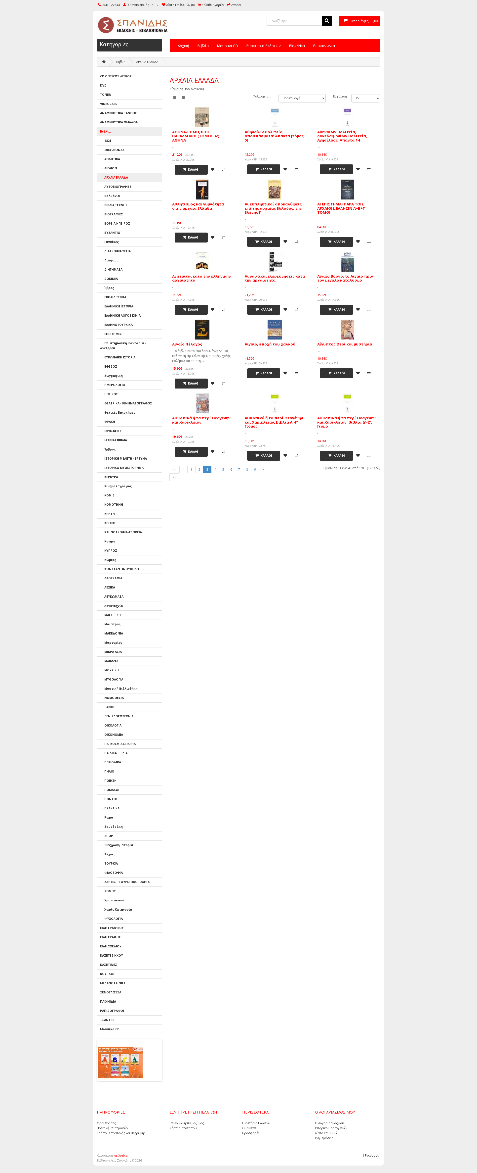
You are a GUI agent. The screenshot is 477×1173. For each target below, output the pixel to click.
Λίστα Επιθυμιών (327, 1133)
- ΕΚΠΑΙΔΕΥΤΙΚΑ (113, 297)
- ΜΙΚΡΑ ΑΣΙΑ (111, 652)
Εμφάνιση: (340, 96)
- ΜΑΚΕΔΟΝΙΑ (111, 633)
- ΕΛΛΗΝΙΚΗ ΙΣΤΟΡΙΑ (116, 306)
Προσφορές (250, 1133)
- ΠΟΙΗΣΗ (108, 781)
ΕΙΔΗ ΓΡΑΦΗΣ (110, 937)
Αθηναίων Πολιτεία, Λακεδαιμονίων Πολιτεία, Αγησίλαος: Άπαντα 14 (342, 136)
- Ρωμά (106, 817)
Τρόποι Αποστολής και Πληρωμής (121, 1133)
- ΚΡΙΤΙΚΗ (108, 523)
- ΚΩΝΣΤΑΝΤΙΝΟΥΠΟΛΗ (119, 569)
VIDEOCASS (108, 104)
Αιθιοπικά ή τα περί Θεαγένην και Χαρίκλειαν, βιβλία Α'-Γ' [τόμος (274, 422)
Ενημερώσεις (324, 1138)
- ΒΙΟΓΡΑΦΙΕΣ (111, 214)
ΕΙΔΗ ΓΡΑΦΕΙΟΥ (112, 928)
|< (174, 469)
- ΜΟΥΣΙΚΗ (109, 670)
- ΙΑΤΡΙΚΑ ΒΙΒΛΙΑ (113, 440)
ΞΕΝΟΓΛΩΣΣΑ (110, 992)
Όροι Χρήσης (106, 1123)
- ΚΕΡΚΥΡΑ (109, 477)
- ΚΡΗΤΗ (107, 514)
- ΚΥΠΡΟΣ (108, 550)
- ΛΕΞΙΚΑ (107, 587)
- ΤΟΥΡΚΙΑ (109, 863)
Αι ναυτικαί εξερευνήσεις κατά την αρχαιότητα (275, 278)
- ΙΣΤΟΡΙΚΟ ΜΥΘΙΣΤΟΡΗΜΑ (122, 468)
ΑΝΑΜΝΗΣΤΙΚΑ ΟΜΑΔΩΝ (119, 122)
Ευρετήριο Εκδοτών (263, 45)
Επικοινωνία (324, 45)
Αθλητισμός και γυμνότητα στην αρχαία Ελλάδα (198, 206)
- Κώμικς (108, 560)
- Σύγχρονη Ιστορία (116, 845)
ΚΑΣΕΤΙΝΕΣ (108, 965)
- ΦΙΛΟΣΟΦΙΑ (111, 873)
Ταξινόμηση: (262, 96)
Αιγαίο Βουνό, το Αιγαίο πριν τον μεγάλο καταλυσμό (345, 278)
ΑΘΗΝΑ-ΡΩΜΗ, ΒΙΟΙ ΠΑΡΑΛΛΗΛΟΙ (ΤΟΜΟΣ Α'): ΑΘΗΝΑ (196, 136)
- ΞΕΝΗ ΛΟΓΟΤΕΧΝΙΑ (116, 716)
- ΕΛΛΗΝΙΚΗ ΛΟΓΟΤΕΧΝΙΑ (120, 315)
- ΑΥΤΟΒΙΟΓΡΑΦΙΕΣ (115, 187)
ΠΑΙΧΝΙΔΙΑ (108, 1001)
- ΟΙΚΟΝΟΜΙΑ (111, 735)
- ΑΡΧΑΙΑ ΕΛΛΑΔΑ (114, 177)
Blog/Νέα (297, 45)
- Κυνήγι (107, 541)
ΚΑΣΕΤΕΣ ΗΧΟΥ (111, 955)
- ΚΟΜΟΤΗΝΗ (111, 504)
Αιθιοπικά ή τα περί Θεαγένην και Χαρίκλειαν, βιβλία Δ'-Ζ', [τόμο (346, 422)
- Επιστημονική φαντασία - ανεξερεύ (123, 345)
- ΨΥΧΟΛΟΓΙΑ (111, 919)
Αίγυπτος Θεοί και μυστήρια (344, 344)
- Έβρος (107, 288)
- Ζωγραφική (111, 376)
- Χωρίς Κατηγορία (116, 909)
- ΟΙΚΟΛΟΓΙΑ (110, 725)
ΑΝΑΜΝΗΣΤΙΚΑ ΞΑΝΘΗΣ (118, 113)
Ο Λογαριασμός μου (329, 1123)
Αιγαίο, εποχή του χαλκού (270, 344)
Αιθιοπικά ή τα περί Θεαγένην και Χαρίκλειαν (201, 420)
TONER (105, 95)
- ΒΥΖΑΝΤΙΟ (110, 233)
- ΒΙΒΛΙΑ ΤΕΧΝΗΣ (113, 205)
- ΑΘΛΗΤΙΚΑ (110, 159)
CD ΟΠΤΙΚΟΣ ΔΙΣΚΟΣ (116, 76)
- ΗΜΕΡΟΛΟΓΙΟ (112, 385)
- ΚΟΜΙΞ (107, 495)
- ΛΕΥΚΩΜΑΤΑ (111, 596)
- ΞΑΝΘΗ (108, 707)
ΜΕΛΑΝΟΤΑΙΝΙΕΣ (113, 983)
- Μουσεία (109, 661)
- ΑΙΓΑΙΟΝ (108, 168)
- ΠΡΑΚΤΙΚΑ (109, 808)
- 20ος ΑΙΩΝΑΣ (112, 150)
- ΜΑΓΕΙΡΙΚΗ (110, 615)
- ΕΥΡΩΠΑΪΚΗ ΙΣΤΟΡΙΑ (117, 357)
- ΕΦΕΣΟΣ (108, 366)
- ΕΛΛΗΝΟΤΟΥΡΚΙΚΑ (116, 325)
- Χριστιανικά (112, 900)
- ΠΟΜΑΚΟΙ (109, 790)
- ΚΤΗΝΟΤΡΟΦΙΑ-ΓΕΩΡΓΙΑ (121, 532)
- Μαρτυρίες (111, 642)
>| (174, 477)
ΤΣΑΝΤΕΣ (107, 1020)
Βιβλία (203, 45)
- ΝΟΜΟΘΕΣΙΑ (112, 698)
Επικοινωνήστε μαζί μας (187, 1123)
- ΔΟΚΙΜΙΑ (109, 279)
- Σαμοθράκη (111, 827)
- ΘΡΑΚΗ (107, 422)
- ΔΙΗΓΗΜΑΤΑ (111, 269)
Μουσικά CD (227, 45)
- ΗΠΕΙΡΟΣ (109, 394)
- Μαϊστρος (110, 624)
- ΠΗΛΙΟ (107, 771)
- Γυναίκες (109, 242)
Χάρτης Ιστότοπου (183, 1128)
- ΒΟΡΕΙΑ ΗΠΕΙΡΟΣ (115, 223)
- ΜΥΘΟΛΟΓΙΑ (111, 679)
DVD (103, 85)
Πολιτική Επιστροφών (112, 1128)
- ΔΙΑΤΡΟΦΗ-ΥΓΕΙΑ (115, 251)
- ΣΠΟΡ (106, 836)
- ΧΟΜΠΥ (108, 891)
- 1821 (105, 141)
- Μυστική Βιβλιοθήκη (119, 688)
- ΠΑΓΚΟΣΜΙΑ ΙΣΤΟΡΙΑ (118, 744)
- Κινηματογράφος (116, 486)
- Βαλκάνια (110, 196)
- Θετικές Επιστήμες (117, 412)
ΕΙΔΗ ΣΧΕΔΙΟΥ (110, 946)
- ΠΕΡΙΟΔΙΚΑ (110, 762)
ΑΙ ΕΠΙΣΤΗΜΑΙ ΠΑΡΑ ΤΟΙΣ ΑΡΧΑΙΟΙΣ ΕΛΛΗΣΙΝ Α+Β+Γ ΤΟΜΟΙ (341, 208)
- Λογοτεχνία (111, 606)
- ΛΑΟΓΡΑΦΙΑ (111, 578)
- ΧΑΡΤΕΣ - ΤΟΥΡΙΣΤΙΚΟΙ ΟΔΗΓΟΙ (126, 882)
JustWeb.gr (121, 1155)
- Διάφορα (109, 260)
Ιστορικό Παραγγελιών (331, 1128)
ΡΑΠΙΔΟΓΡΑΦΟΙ (112, 1011)
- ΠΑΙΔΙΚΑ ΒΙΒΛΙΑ (113, 753)
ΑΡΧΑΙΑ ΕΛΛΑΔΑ (147, 62)
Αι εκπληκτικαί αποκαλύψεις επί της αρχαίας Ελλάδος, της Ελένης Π (273, 208)
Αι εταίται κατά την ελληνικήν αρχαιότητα (201, 278)
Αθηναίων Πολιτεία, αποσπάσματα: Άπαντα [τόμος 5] (274, 136)
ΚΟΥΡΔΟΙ (107, 974)
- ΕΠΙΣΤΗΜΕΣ (111, 334)
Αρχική (183, 45)
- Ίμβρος (108, 449)
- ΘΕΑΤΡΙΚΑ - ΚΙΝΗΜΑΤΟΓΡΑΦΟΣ (126, 403)
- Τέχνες (107, 854)
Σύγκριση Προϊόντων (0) (187, 89)
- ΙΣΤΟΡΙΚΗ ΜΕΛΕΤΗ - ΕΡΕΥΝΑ (123, 458)
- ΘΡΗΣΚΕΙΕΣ (110, 431)
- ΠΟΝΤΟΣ (109, 799)
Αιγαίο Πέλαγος (187, 344)
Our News (249, 1128)
